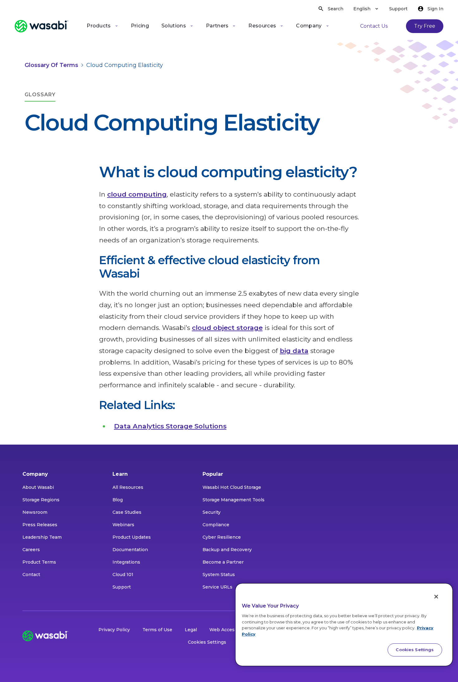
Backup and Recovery (227, 549)
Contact (31, 574)
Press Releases (39, 524)
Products (99, 26)
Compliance (216, 524)
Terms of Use (157, 629)
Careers (31, 549)
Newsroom (34, 512)
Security (212, 512)
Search (335, 9)
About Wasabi (38, 487)
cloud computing (137, 194)
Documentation (130, 549)
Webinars (123, 524)
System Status (219, 574)
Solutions (173, 26)
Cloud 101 (122, 574)
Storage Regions (41, 500)
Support (398, 9)
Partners (217, 26)
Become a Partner (223, 562)
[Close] (436, 596)
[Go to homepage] (41, 26)
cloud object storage (227, 327)
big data (294, 351)
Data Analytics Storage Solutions (170, 426)
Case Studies (126, 512)
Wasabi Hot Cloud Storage (232, 487)
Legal (191, 629)
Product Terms (39, 562)
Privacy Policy (114, 629)
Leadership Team (42, 537)
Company (309, 26)
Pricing (140, 26)
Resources (262, 26)
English (361, 9)
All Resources (127, 487)
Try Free (424, 26)
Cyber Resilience (222, 537)
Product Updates (131, 537)
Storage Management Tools (234, 500)
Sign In (435, 9)
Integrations (126, 562)
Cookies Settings (207, 642)
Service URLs (217, 587)
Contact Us (374, 26)
